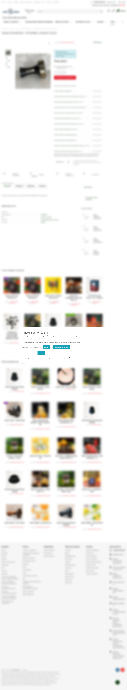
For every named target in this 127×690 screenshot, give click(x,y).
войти (46, 347)
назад (41, 353)
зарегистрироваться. (61, 347)
